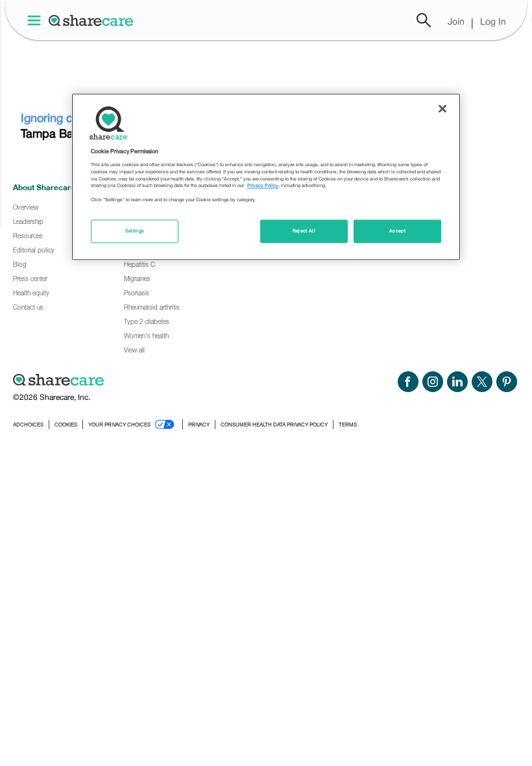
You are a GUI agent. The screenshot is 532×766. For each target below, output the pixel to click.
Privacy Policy (262, 186)
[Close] (442, 108)
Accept (397, 231)
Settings (135, 231)
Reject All (304, 231)
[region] (266, 176)
